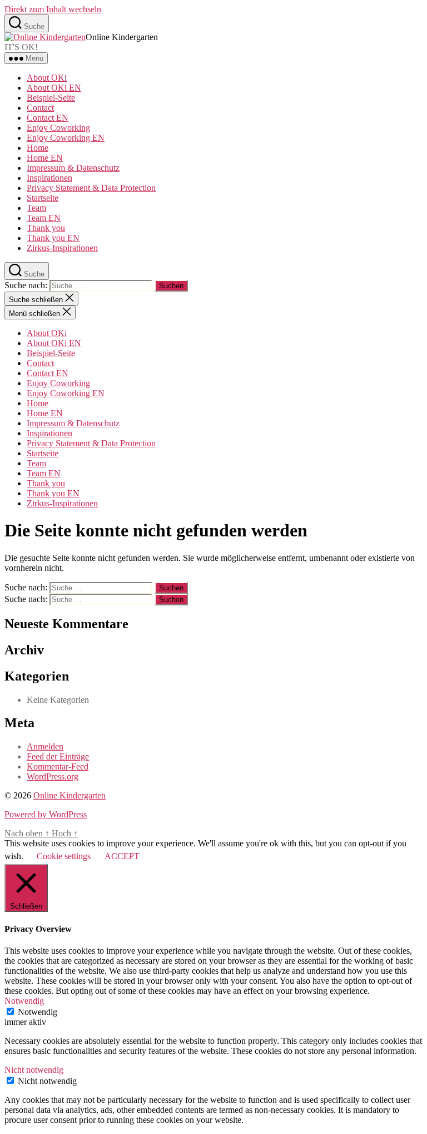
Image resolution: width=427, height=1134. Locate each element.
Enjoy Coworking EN (66, 137)
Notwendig (37, 1012)
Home (37, 147)
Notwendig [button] (24, 1000)
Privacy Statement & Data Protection (91, 188)
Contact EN (47, 117)
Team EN (44, 218)
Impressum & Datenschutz (73, 167)
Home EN (45, 157)
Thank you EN (53, 238)
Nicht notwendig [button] (33, 1069)
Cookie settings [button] (64, 856)
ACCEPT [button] (122, 856)
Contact (40, 107)
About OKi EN (54, 87)
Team (36, 208)
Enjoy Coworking (58, 127)
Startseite (42, 198)
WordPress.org (52, 776)
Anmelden (45, 746)
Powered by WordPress (45, 814)
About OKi (47, 77)
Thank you (46, 228)
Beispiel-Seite (51, 97)
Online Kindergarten (69, 795)
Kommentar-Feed (57, 766)
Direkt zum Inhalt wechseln (52, 9)
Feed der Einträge (58, 756)
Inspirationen (49, 178)
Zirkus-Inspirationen (62, 248)
